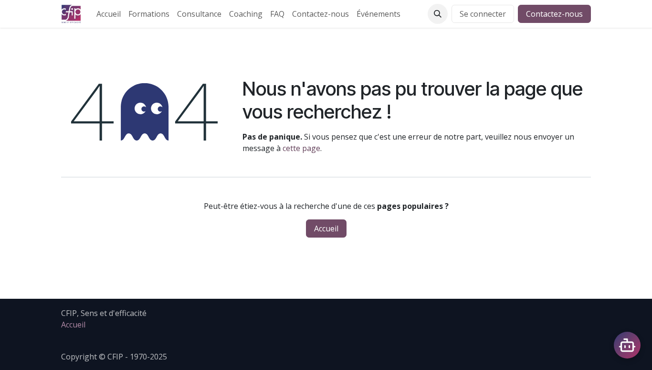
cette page (301, 148)
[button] (438, 14)
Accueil (326, 228)
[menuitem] (109, 13)
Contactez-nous (554, 14)
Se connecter (483, 14)
